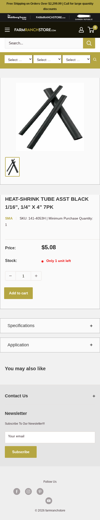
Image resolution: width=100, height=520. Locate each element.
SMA (9, 218)
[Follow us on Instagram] (28, 491)
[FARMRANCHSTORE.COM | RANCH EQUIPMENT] (50, 17)
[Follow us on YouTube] (48, 500)
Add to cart (18, 293)
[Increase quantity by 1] (36, 275)
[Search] (89, 43)
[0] (91, 30)
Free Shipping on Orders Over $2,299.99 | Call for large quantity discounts (50, 6)
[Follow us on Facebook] (16, 491)
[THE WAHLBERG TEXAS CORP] (17, 17)
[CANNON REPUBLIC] (83, 17)
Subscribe (20, 452)
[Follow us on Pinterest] (40, 491)
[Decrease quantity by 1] (10, 275)
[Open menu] (7, 30)
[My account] (81, 29)
